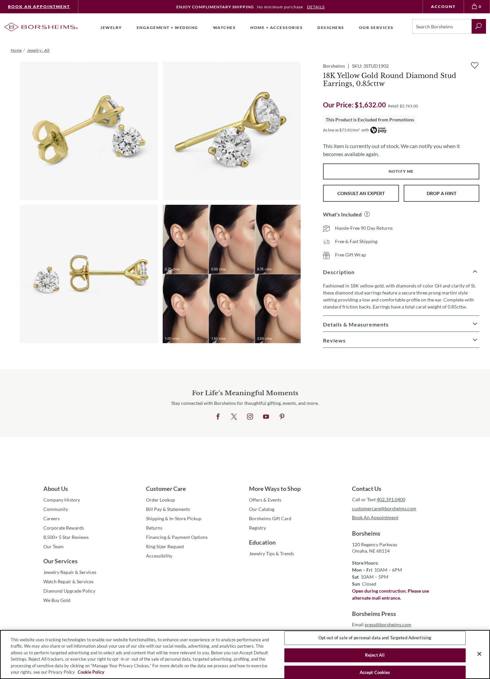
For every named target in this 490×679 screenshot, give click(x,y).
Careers (51, 518)
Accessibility (159, 556)
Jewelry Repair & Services (69, 572)
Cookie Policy (91, 672)
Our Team (53, 546)
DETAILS (316, 6)
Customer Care (166, 488)
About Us (55, 488)
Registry (257, 528)
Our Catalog (261, 509)
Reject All (375, 655)
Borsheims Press (374, 613)
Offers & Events (265, 500)
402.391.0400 (391, 499)
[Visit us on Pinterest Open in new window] (282, 417)
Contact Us (366, 488)
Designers (330, 27)
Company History (61, 500)
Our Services (60, 561)
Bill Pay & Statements (168, 509)
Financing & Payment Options (177, 537)
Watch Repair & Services (68, 581)
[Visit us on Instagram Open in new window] (250, 417)
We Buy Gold (56, 600)
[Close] (479, 654)
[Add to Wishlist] (474, 65)
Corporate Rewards (63, 528)
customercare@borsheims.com (384, 508)
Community (55, 509)
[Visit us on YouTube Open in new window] (266, 417)
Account (443, 6)
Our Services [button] (376, 27)
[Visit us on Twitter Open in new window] (234, 417)
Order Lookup (160, 500)
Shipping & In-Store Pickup (173, 518)
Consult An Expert (361, 193)
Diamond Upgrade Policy (69, 591)
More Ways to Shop (275, 488)
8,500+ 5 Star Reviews (66, 537)
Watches (224, 27)
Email (381, 624)
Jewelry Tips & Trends (271, 553)
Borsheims (366, 533)
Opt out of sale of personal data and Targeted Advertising (374, 638)
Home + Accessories (276, 27)
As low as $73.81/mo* (341, 129)
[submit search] (479, 26)
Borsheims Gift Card (270, 518)
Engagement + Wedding (167, 27)
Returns (154, 528)
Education (262, 542)
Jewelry (111, 27)
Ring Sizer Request (165, 546)
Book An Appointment (39, 6)
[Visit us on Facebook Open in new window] (218, 417)
